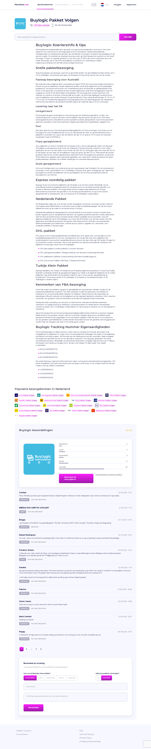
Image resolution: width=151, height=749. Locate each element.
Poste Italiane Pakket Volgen (31, 410)
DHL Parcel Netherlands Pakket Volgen (87, 395)
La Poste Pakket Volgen (57, 405)
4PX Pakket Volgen (57, 410)
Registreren (131, 5)
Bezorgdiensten (45, 5)
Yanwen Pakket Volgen (83, 405)
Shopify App (77, 5)
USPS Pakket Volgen (117, 395)
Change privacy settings (89, 741)
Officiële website (42, 25)
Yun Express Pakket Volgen (52, 395)
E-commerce (22, 734)
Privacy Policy (85, 738)
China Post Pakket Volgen (29, 405)
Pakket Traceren (23, 731)
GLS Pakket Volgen (26, 395)
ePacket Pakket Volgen (107, 400)
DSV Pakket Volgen (107, 405)
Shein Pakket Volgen (80, 410)
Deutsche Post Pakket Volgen (56, 400)
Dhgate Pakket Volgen (28, 416)
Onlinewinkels (62, 5)
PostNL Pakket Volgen (28, 400)
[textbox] (75, 37)
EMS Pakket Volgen (83, 400)
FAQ (81, 731)
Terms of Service (86, 734)
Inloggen (117, 5)
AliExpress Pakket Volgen (106, 410)
